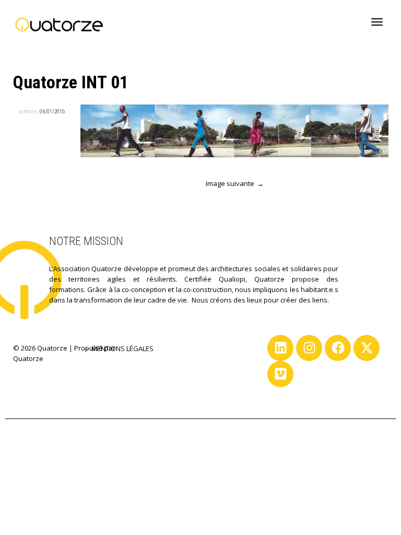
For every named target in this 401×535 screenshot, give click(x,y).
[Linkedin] (280, 348)
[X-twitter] (366, 348)
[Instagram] (309, 348)
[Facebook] (338, 348)
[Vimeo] (280, 374)
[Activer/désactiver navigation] (376, 22)
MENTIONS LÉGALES (122, 348)
